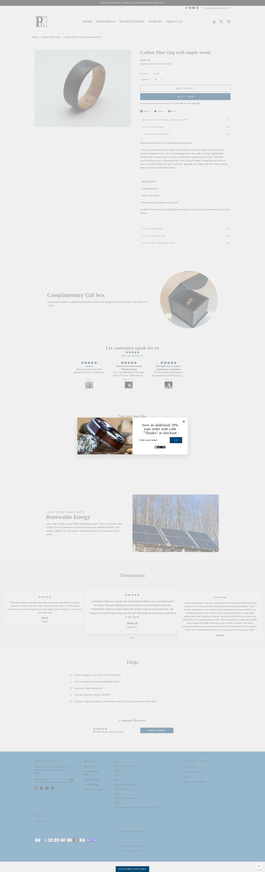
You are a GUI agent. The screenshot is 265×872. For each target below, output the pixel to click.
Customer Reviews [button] (132, 869)
